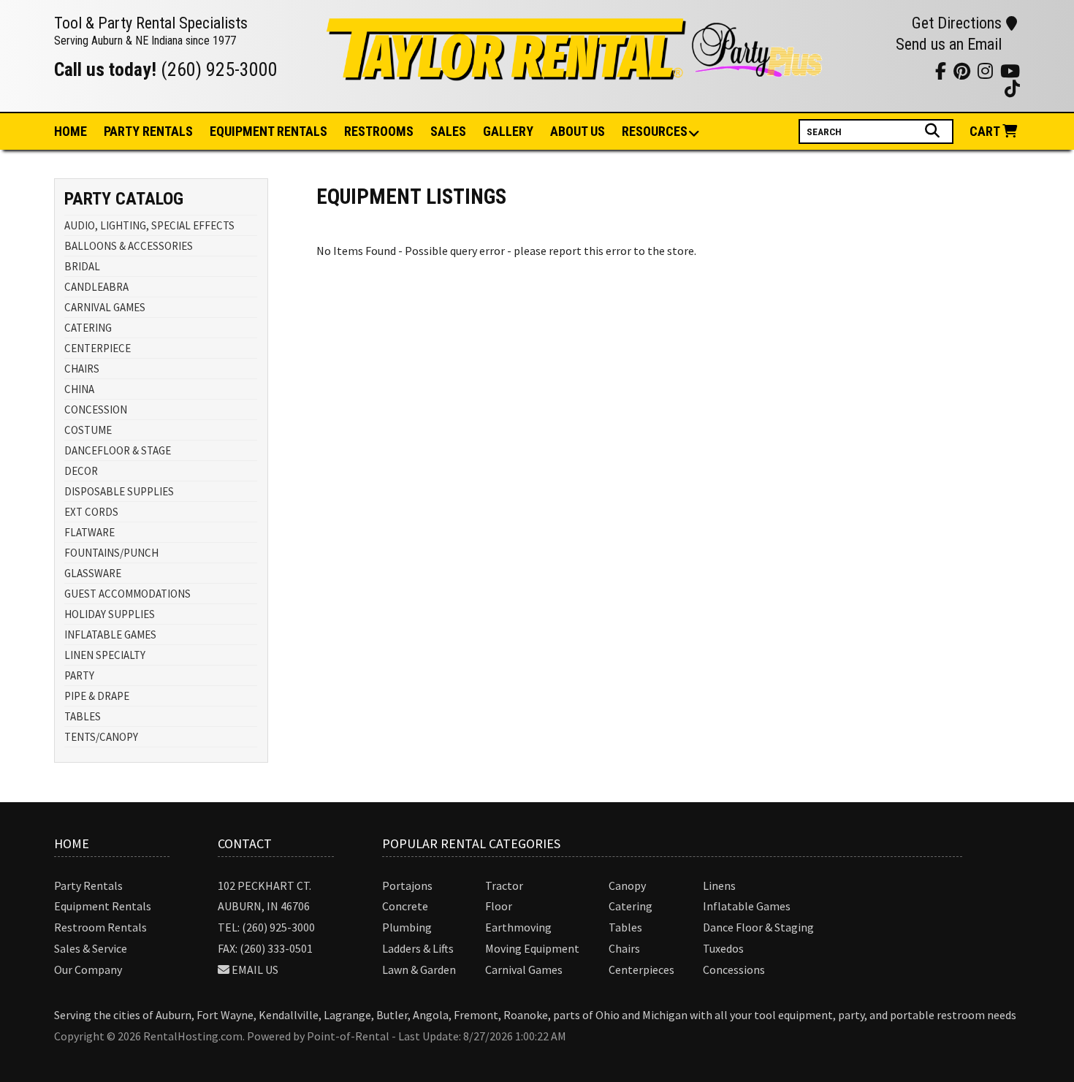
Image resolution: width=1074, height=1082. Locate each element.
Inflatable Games (747, 906)
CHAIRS (81, 369)
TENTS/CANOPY (101, 737)
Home (70, 131)
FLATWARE (89, 532)
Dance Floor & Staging (758, 927)
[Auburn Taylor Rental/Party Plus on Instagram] (864, 70)
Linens (719, 885)
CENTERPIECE (97, 348)
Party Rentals (88, 885)
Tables (625, 927)
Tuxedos (723, 948)
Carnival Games (524, 969)
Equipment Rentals (102, 906)
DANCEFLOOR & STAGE (117, 450)
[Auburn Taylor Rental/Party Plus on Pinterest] (882, 70)
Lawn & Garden (419, 969)
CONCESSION (95, 409)
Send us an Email (949, 44)
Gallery (508, 131)
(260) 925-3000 (219, 69)
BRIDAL (82, 266)
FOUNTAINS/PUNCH (111, 553)
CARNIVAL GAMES (104, 307)
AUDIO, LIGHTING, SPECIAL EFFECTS (149, 225)
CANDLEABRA (96, 287)
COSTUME (88, 430)
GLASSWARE (92, 573)
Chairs (624, 948)
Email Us (255, 969)
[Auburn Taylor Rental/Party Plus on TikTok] (919, 70)
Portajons (407, 885)
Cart (986, 131)
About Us (577, 131)
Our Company (88, 969)
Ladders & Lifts (418, 948)
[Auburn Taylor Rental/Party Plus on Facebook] (900, 70)
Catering (630, 906)
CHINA (79, 389)
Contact (245, 843)
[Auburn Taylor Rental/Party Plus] (575, 72)
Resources (655, 131)
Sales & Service (90, 948)
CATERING (88, 328)
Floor (498, 906)
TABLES (82, 716)
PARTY (79, 675)
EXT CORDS (91, 512)
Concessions (734, 969)
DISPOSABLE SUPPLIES (119, 491)
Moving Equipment (532, 948)
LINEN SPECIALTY (104, 655)
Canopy (627, 885)
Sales (448, 131)
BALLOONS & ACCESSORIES (128, 246)
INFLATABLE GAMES (110, 634)
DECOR (81, 471)
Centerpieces (641, 969)
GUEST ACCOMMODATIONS (127, 594)
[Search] (934, 130)
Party (148, 131)
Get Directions (957, 23)
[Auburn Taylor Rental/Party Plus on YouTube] (846, 70)
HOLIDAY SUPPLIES (109, 614)
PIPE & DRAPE (96, 696)
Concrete (405, 906)
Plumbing (407, 927)
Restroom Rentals (100, 927)
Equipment (268, 131)
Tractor (504, 885)
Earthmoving (518, 927)
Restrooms (379, 131)
